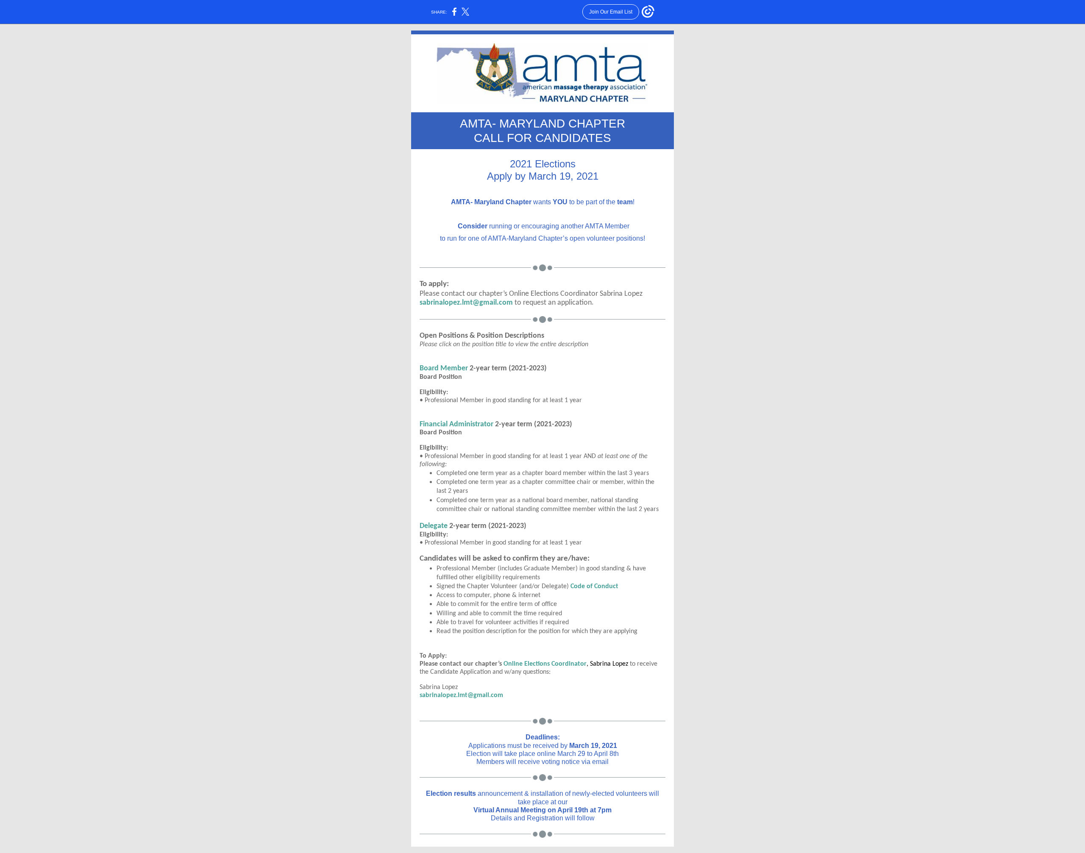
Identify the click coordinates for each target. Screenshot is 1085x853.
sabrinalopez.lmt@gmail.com (466, 303)
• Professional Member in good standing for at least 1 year (502, 542)
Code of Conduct (594, 586)
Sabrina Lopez (609, 664)
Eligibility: (434, 534)
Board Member (444, 368)
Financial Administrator (456, 424)
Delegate (434, 526)
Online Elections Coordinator (545, 664)
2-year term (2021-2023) (487, 526)
